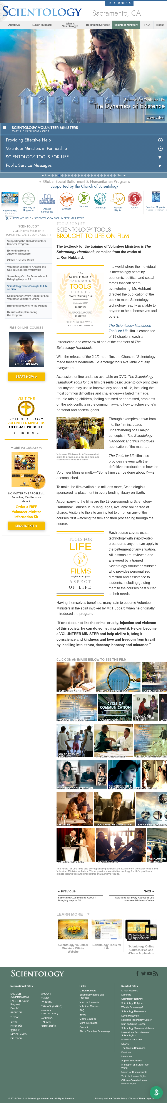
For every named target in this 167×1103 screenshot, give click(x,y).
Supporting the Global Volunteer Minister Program (26, 243)
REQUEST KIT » (26, 526)
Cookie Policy (120, 1098)
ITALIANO (46, 1022)
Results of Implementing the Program (22, 314)
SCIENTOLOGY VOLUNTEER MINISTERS (59, 218)
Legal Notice (152, 1098)
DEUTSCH (16, 1038)
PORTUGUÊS (48, 1026)
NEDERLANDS (18, 1034)
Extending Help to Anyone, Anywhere (19, 252)
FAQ (147, 24)
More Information (88, 1023)
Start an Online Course (133, 1024)
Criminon (66, 209)
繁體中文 (15, 1030)
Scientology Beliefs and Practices (92, 996)
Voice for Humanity (89, 1002)
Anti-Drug (100, 207)
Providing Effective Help (28, 140)
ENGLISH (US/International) (19, 995)
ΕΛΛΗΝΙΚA (46, 1018)
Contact (84, 1027)
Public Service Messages (29, 165)
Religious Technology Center (136, 1020)
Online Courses (88, 1018)
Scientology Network (132, 998)
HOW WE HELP (22, 218)
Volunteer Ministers (126, 24)
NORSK (45, 998)
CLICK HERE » (26, 433)
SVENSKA (46, 1002)
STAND (125, 1044)
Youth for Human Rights (133, 1076)
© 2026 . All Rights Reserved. (42, 1098)
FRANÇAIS (16, 1012)
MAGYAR (46, 994)
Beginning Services (98, 24)
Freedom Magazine (131, 1039)
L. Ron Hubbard (42, 24)
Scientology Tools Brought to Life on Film (27, 288)
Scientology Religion (131, 1003)
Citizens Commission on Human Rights (134, 1082)
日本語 (14, 1021)
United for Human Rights (134, 1072)
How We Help (10, 210)
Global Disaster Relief (20, 260)
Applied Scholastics (47, 210)
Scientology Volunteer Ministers (137, 1028)
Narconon (84, 206)
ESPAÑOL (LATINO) (51, 1006)
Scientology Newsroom (133, 1011)
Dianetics (126, 994)
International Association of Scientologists (135, 1034)
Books (160, 24)
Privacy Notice (102, 1098)
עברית (14, 1017)
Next (119, 175)
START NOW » (26, 376)
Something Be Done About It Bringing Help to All (27, 278)
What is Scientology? (70, 25)
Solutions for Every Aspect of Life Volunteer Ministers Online (28, 297)
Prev (47, 175)
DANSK (14, 1008)
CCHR (134, 207)
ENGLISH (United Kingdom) (19, 1002)
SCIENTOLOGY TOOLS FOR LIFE (37, 157)
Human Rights (118, 208)
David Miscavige (130, 1015)
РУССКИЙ (16, 1026)
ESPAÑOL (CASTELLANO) (49, 1012)
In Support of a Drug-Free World (135, 1066)
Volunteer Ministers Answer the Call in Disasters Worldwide (26, 268)
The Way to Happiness (29, 208)
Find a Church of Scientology (95, 1031)
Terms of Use (136, 1098)
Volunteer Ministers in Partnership (36, 148)
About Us (14, 24)
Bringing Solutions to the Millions (27, 305)
